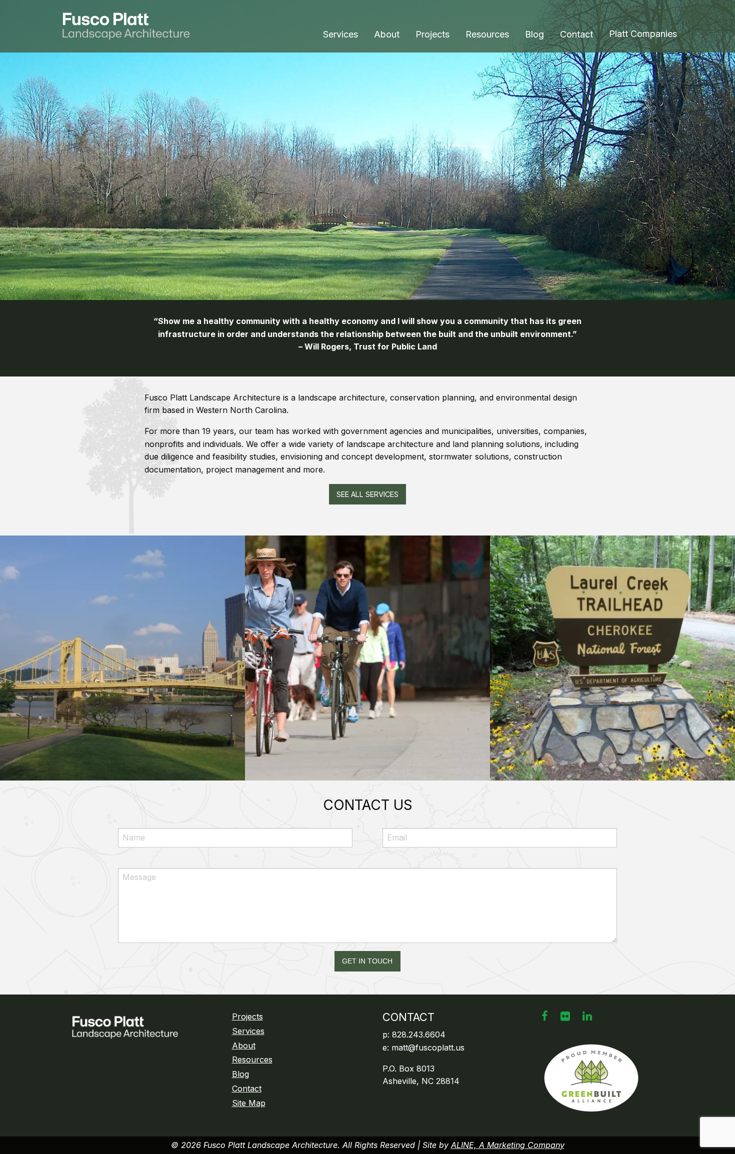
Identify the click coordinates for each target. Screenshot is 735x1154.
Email (399, 821)
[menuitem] (340, 34)
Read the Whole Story (122, 700)
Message (133, 862)
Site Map (249, 1103)
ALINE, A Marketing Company (507, 1145)
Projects (433, 34)
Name (136, 821)
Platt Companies (643, 33)
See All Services (367, 494)
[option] (367, 150)
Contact (576, 34)
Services (340, 34)
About (387, 34)
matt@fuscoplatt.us (428, 1047)
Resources (487, 34)
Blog (534, 34)
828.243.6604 (419, 1035)
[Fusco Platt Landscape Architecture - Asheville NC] (130, 26)
